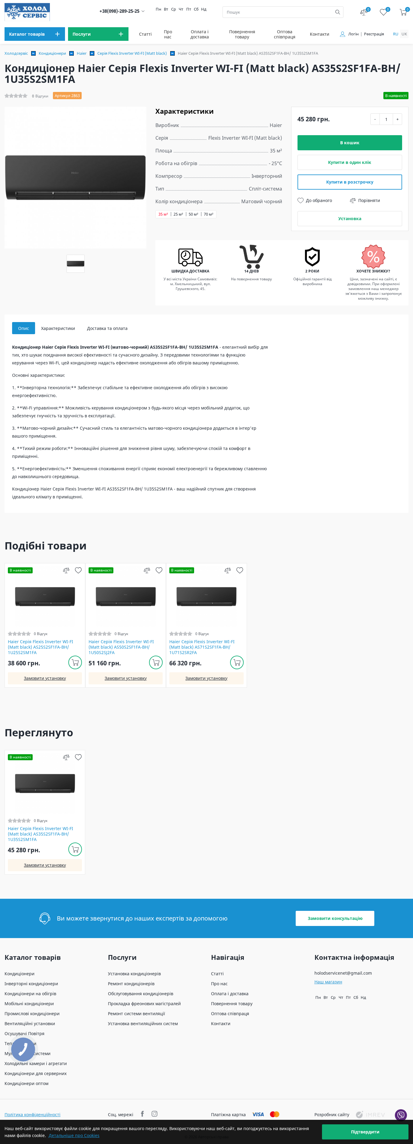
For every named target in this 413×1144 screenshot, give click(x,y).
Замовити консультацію (335, 918)
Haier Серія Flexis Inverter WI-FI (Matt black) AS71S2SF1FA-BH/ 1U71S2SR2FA (202, 647)
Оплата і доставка (199, 34)
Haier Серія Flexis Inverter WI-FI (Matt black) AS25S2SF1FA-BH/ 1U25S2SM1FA (40, 647)
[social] (143, 1114)
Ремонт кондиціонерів (131, 983)
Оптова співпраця (284, 34)
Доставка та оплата (107, 328)
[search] (337, 12)
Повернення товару (242, 34)
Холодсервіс (16, 53)
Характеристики (58, 328)
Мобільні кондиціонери (29, 1003)
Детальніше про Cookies (74, 1135)
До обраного (319, 200)
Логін (353, 34)
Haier (81, 53)
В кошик (349, 142)
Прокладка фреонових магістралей (144, 1003)
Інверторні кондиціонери (31, 983)
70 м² (208, 214)
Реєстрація (374, 34)
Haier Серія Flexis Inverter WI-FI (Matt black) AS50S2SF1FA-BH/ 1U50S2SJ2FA (121, 647)
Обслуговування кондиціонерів (140, 993)
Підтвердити (365, 1132)
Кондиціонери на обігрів (30, 993)
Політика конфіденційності (32, 1114)
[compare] (66, 570)
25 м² (178, 214)
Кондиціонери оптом (26, 1083)
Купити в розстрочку (349, 182)
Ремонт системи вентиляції (136, 1013)
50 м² (193, 214)
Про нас (168, 34)
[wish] (78, 570)
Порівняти (369, 200)
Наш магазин (328, 982)
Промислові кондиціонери (32, 1013)
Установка (349, 218)
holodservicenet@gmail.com (343, 973)
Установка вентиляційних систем (143, 1023)
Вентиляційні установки (30, 1023)
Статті (145, 34)
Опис (23, 328)
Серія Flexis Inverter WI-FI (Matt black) (132, 53)
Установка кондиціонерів (134, 973)
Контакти (319, 34)
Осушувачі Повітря (24, 1033)
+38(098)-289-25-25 (119, 11)
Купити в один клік (349, 162)
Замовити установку (45, 678)
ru (395, 34)
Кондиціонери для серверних (36, 1073)
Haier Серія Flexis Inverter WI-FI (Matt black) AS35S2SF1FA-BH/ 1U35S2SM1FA (40, 834)
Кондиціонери (52, 53)
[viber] (401, 1115)
